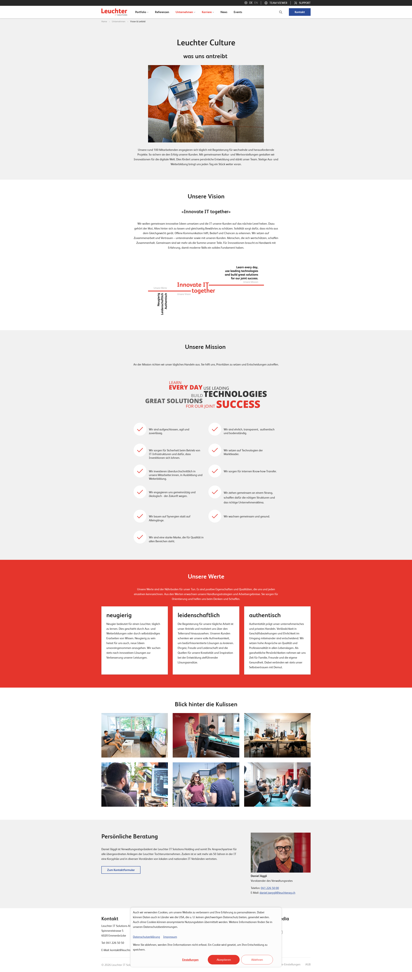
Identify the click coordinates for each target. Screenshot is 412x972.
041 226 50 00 (270, 888)
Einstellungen (190, 959)
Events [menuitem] (238, 12)
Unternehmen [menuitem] (184, 12)
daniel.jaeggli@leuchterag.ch (277, 892)
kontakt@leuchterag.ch (124, 950)
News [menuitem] (223, 12)
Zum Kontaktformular (121, 870)
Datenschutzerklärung (146, 936)
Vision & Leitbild (137, 21)
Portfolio (140, 12)
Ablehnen (257, 959)
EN (256, 2)
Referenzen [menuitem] (162, 12)
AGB (308, 964)
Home (104, 21)
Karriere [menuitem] (207, 12)
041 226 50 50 (115, 942)
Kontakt (300, 12)
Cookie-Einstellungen (287, 964)
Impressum (170, 936)
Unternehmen (118, 21)
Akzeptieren (224, 959)
